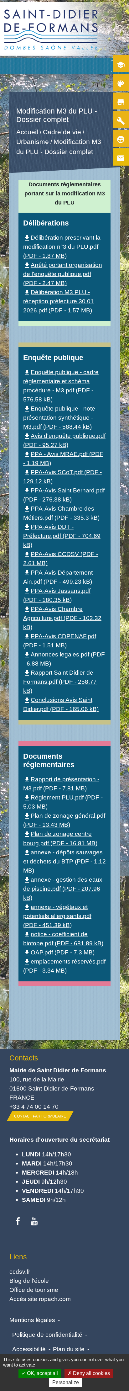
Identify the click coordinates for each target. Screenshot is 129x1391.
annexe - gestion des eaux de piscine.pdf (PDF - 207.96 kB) (62, 888)
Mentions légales (32, 1319)
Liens (18, 1257)
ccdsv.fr (19, 1271)
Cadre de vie (62, 131)
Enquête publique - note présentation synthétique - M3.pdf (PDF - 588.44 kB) (59, 417)
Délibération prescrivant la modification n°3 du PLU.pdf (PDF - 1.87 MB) (62, 246)
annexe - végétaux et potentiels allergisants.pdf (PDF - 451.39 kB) (57, 915)
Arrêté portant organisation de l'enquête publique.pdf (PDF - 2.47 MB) (62, 273)
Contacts (23, 1058)
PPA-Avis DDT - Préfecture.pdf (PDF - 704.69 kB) (62, 535)
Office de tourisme (33, 1289)
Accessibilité (29, 1349)
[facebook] (17, 1221)
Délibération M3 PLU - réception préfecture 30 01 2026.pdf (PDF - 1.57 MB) (58, 301)
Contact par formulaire (40, 1116)
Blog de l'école (29, 1280)
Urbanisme (32, 142)
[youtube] (34, 1221)
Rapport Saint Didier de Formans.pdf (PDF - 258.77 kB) (60, 681)
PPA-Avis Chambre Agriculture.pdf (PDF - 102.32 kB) (62, 617)
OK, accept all (42, 1373)
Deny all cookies (91, 1373)
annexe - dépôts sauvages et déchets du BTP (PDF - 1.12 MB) (64, 861)
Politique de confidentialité (47, 1334)
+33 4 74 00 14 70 (34, 1106)
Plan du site (69, 1349)
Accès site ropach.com (40, 1298)
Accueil (27, 131)
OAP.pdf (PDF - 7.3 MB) (59, 952)
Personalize (65, 1382)
